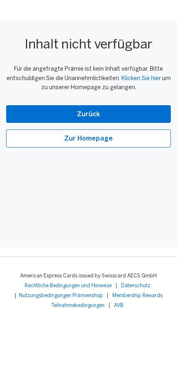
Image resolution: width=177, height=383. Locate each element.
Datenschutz (135, 286)
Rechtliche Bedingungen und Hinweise (68, 286)
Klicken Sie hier (141, 78)
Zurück (88, 114)
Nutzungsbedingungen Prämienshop (61, 295)
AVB (118, 305)
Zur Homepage (88, 139)
